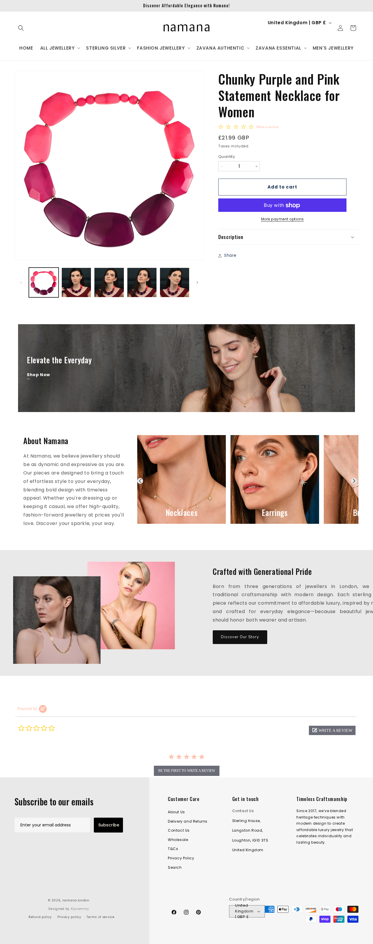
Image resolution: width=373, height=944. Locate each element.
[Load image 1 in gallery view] (44, 282)
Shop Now (38, 375)
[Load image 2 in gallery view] (76, 282)
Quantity (226, 156)
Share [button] (230, 255)
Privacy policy (69, 917)
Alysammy (80, 909)
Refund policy (40, 917)
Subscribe (108, 825)
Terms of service (100, 917)
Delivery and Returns (187, 821)
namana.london (75, 900)
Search (175, 867)
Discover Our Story (240, 637)
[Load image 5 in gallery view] (174, 282)
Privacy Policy (181, 858)
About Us (176, 811)
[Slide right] (197, 282)
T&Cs (173, 849)
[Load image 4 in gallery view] (142, 282)
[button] (21, 28)
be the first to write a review (186, 771)
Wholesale (178, 839)
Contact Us (179, 830)
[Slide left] (21, 282)
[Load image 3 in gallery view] (109, 282)
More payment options (282, 219)
